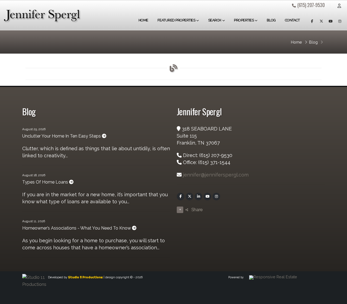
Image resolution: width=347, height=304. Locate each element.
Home (143, 20)
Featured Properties (176, 20)
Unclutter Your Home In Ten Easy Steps (62, 136)
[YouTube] (207, 196)
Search (214, 20)
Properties (244, 20)
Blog (271, 20)
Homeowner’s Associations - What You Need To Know (77, 228)
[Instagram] (216, 196)
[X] (189, 196)
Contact (292, 20)
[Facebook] (180, 196)
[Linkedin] (198, 196)
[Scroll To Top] (337, 298)
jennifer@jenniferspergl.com (216, 175)
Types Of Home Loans (45, 182)
